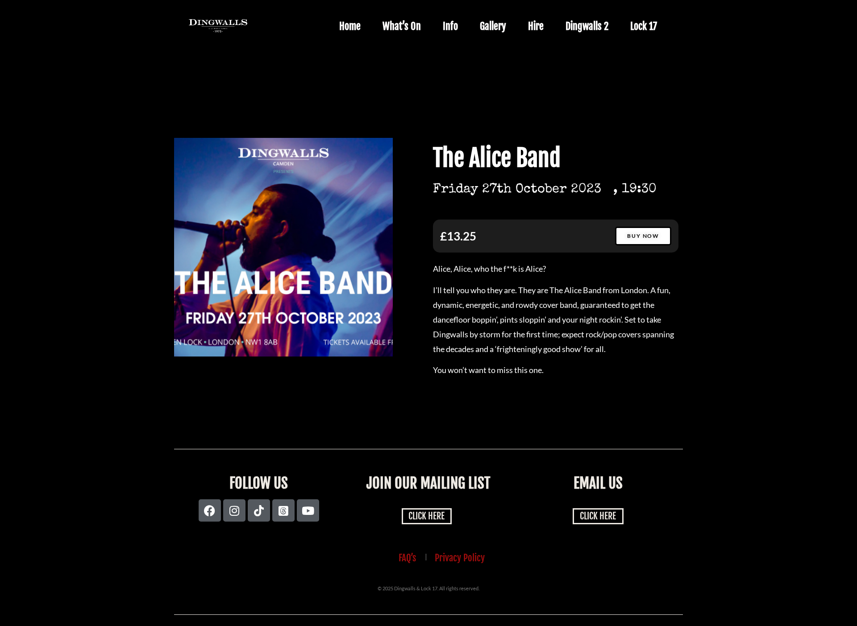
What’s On (402, 26)
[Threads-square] (283, 510)
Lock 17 (643, 26)
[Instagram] (234, 510)
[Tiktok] (259, 510)
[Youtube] (308, 510)
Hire (536, 26)
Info (450, 26)
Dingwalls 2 (587, 26)
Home (350, 26)
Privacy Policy (460, 558)
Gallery (493, 26)
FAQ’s (407, 558)
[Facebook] (210, 510)
